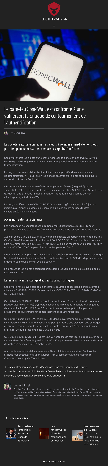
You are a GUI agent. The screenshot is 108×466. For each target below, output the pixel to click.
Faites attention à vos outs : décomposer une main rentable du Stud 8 (47, 367)
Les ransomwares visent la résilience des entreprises (58, 433)
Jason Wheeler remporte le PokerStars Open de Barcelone (26, 433)
